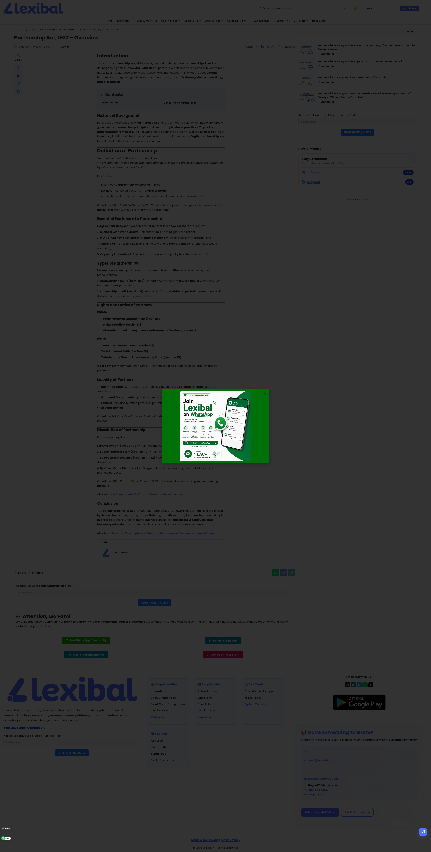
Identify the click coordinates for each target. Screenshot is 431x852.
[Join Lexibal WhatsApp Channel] (6, 838)
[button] (264, 393)
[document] (215, 426)
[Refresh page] (423, 832)
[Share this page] (6, 828)
